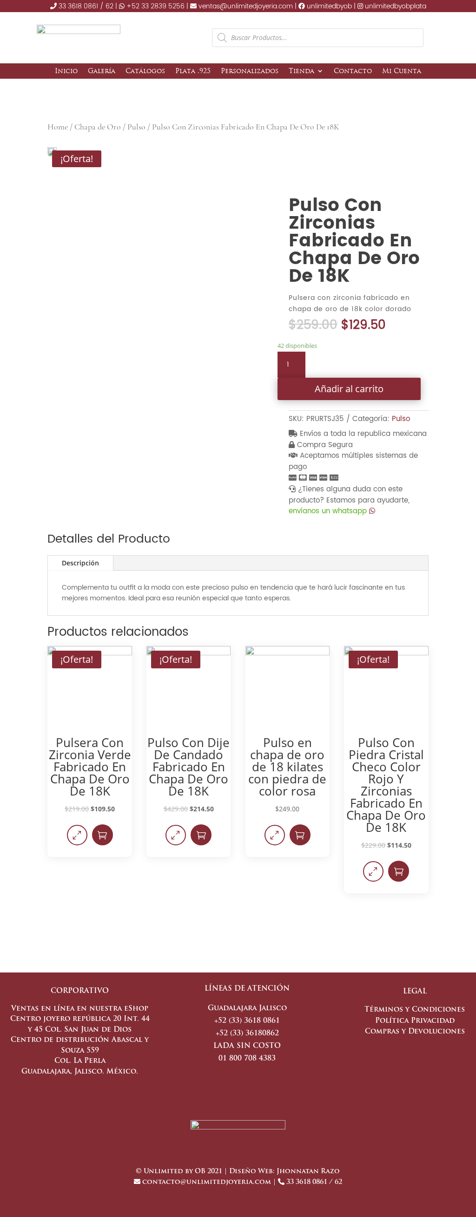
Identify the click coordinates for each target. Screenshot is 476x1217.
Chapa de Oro (97, 127)
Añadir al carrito (349, 388)
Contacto (353, 71)
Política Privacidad (415, 1021)
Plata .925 (193, 71)
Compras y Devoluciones (415, 1031)
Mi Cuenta (401, 71)
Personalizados (249, 71)
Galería (101, 71)
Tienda (301, 71)
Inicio (66, 71)
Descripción (80, 562)
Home (57, 127)
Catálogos (145, 71)
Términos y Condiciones (414, 1009)
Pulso (136, 127)
